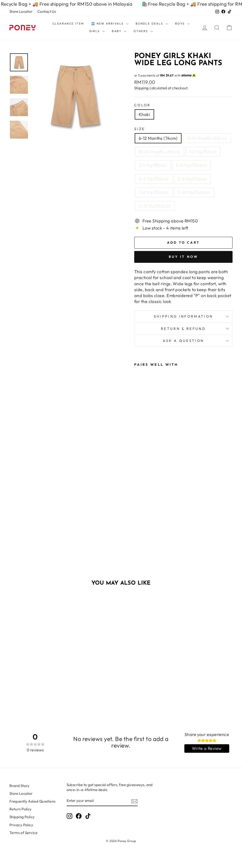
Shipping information (183, 316)
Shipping (141, 88)
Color (142, 105)
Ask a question (183, 341)
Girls (95, 31)
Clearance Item (68, 23)
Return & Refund (183, 329)
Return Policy (20, 809)
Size (139, 129)
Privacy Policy (21, 825)
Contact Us (46, 11)
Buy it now (183, 257)
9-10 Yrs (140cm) (194, 192)
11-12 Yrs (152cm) (155, 206)
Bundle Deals (150, 23)
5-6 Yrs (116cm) (192, 179)
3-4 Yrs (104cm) (191, 165)
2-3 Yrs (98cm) (153, 165)
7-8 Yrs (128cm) (154, 192)
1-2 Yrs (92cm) (203, 151)
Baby (117, 31)
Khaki (144, 114)
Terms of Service (23, 832)
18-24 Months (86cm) (159, 151)
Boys (180, 23)
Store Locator (21, 11)
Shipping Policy (22, 817)
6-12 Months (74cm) (158, 138)
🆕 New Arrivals (108, 23)
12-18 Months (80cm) (206, 138)
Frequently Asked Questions (32, 801)
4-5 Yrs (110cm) (154, 179)
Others (141, 31)
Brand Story (19, 785)
